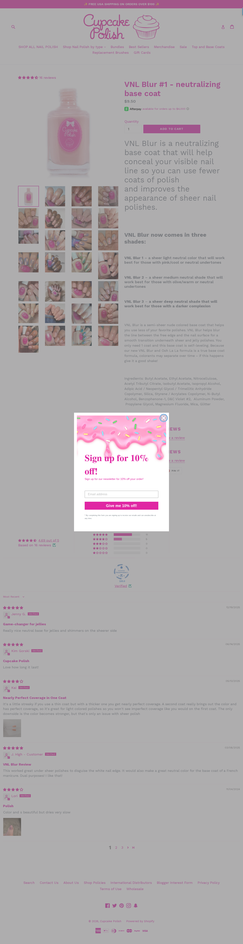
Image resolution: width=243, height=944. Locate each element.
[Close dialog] (163, 418)
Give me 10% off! (121, 506)
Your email (92, 487)
